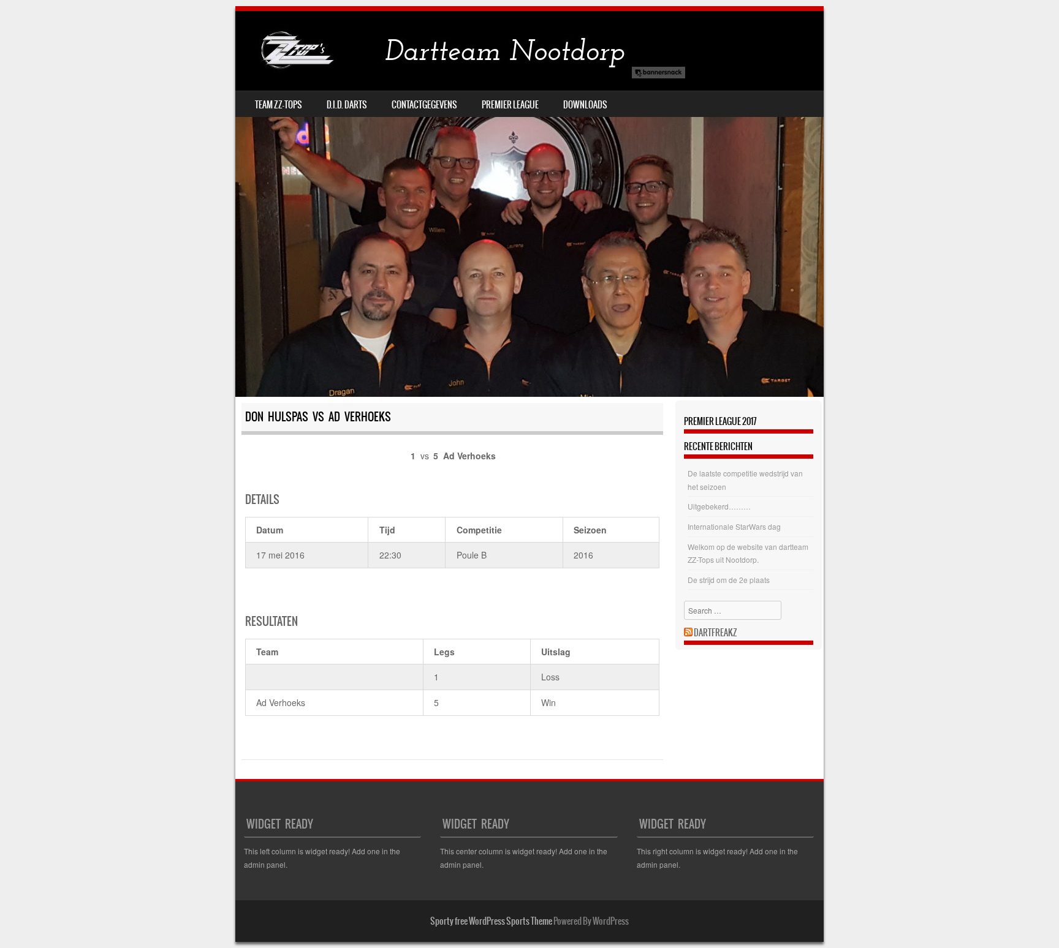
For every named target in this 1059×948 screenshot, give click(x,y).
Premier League (510, 104)
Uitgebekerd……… (719, 506)
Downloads (585, 104)
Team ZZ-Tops (278, 104)
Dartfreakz (715, 632)
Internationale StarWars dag (734, 526)
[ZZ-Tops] (462, 50)
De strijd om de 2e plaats (729, 579)
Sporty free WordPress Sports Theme (491, 921)
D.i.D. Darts (347, 104)
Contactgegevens (424, 104)
